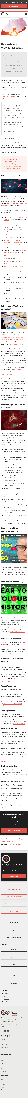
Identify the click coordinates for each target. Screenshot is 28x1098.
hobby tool (17, 774)
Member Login (7, 993)
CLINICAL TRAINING (14, 911)
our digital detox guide (19, 723)
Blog (11, 40)
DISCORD (14, 930)
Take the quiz (14, 876)
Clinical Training (5, 1047)
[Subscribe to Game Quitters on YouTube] (8, 1031)
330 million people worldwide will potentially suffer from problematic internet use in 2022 (13, 339)
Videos (2, 1066)
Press (2, 1092)
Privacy (10, 1024)
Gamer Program (5, 1042)
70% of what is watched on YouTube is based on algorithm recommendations (13, 372)
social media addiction (16, 344)
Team (2, 1090)
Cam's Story (6, 998)
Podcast (3, 1063)
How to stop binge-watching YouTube (14, 68)
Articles (3, 1060)
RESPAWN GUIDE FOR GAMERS (14, 897)
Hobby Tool (3, 1071)
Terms (14, 1024)
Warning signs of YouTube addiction (13, 65)
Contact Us (6, 1001)
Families (3, 1058)
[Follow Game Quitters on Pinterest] (14, 1031)
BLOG (14, 964)
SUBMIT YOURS (15, 983)
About (2, 1079)
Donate (5, 996)
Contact (3, 1082)
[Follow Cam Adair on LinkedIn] (11, 1031)
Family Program (5, 1044)
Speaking (3, 1050)
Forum (2, 1087)
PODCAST (14, 957)
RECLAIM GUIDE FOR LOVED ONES (14, 904)
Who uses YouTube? (9, 58)
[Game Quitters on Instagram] (5, 1031)
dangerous (4, 358)
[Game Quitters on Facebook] (1, 1031)
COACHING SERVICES (14, 889)
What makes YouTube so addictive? (13, 62)
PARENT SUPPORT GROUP (14, 937)
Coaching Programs (5, 1039)
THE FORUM (14, 922)
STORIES (14, 975)
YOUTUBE (14, 949)
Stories (2, 1068)
